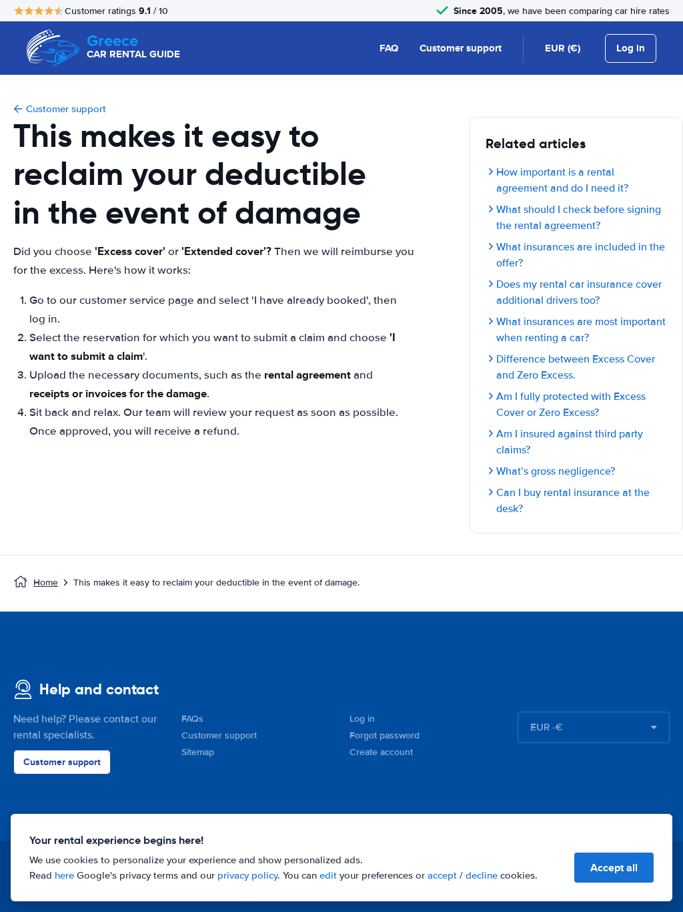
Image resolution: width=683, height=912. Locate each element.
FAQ (389, 48)
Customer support (461, 48)
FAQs (192, 718)
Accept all (614, 867)
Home (45, 582)
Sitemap (197, 752)
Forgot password (385, 735)
